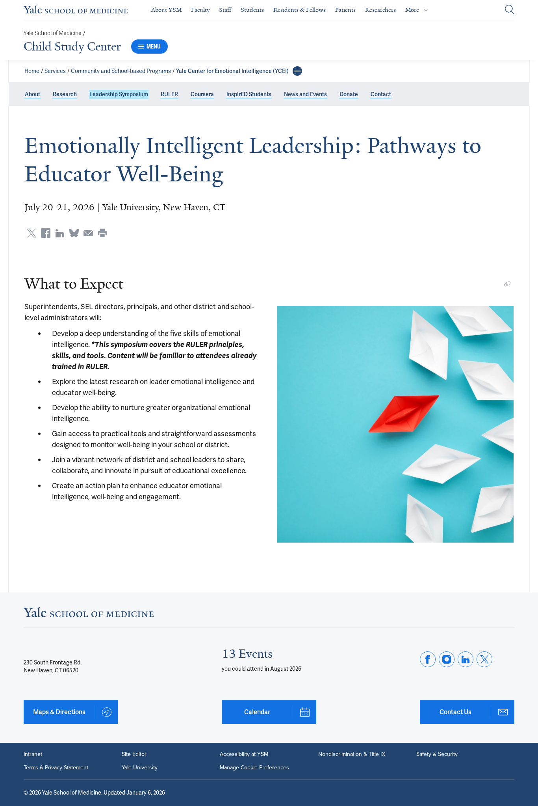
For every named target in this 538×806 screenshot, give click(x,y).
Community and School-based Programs (121, 71)
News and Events (305, 94)
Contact (381, 94)
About (32, 94)
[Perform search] (509, 10)
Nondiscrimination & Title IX (351, 754)
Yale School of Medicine (53, 33)
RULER (169, 94)
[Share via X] (31, 233)
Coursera (202, 94)
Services (55, 71)
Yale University (140, 767)
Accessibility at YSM (244, 754)
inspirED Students (248, 94)
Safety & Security (437, 754)
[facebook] (428, 659)
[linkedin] (465, 659)
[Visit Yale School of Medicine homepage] (89, 614)
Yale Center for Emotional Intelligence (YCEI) (232, 71)
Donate (348, 94)
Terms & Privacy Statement (56, 767)
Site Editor (134, 754)
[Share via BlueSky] (74, 233)
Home (31, 71)
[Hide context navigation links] (297, 71)
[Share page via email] (88, 233)
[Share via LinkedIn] (60, 233)
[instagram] (447, 659)
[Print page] (102, 233)
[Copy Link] (507, 284)
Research (65, 94)
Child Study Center (72, 46)
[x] (484, 659)
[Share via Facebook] (45, 233)
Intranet (33, 754)
